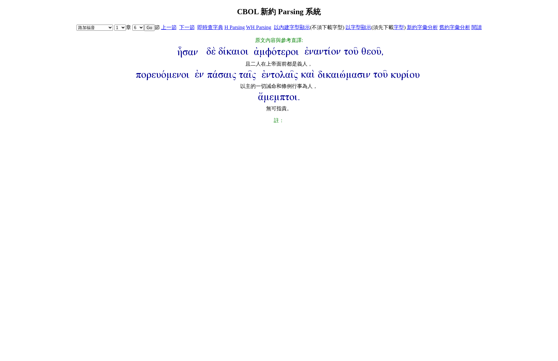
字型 (399, 27)
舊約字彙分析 (454, 27)
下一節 (187, 27)
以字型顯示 (358, 27)
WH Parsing (258, 27)
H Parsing (234, 27)
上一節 (169, 27)
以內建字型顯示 (292, 27)
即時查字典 (210, 27)
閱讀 (476, 27)
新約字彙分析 (422, 27)
